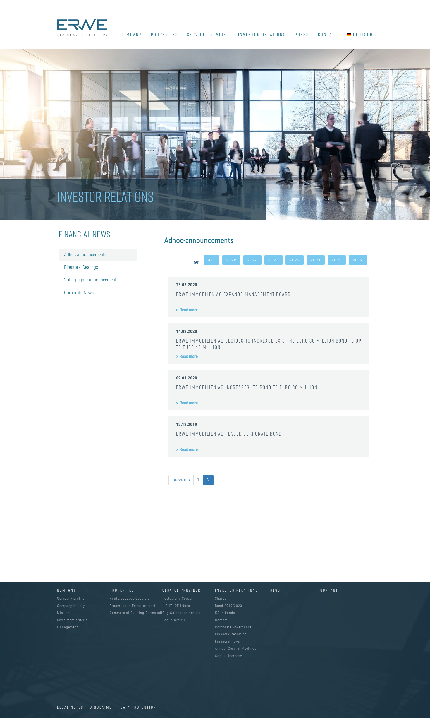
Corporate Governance (233, 627)
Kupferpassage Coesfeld (130, 598)
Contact (328, 34)
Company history (71, 606)
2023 (273, 260)
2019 (357, 260)
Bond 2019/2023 (228, 606)
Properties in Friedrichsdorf (133, 606)
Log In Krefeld (174, 620)
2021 (315, 260)
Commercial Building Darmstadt (136, 613)
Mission (63, 613)
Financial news (227, 642)
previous (181, 480)
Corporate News (79, 292)
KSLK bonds (225, 613)
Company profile (71, 598)
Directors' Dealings (81, 267)
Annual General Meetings (235, 649)
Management (67, 627)
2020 (336, 260)
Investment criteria (72, 620)
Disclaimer (103, 707)
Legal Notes (71, 707)
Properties (164, 34)
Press (302, 34)
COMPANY (131, 34)
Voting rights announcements (91, 280)
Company (66, 589)
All (212, 260)
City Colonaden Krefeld (181, 613)
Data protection (138, 707)
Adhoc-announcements (85, 254)
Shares (220, 598)
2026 (231, 260)
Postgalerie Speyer (177, 598)
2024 (252, 260)
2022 (294, 260)
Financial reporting (231, 634)
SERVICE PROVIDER (208, 34)
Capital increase (228, 656)
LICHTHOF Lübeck (177, 606)
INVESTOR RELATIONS (262, 34)
